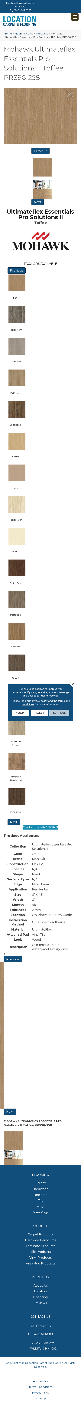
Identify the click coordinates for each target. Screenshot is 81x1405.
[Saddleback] (17, 411)
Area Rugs (40, 1212)
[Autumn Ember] (17, 728)
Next (37, 202)
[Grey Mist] (17, 348)
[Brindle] (17, 664)
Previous (40, 151)
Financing (40, 1297)
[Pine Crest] (17, 798)
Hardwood (41, 1189)
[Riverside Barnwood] (17, 763)
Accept (21, 712)
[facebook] (37, 1374)
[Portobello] (17, 601)
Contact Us (31, 827)
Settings (59, 712)
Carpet (40, 1183)
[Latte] (17, 474)
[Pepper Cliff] (17, 506)
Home (8, 33)
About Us (41, 1285)
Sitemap (40, 1398)
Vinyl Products (40, 1257)
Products (42, 33)
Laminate (40, 1195)
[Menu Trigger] (75, 17)
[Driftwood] (17, 379)
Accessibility (40, 1381)
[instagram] (44, 1374)
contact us (43, 1326)
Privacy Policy (40, 1392)
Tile (40, 1200)
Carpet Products (40, 1234)
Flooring (20, 33)
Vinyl (31, 33)
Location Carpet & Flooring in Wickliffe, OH (20, 4)
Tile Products (40, 1252)
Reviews (40, 1303)
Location (40, 1291)
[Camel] (17, 443)
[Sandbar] (17, 538)
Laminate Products (40, 1246)
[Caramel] (17, 633)
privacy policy (39, 700)
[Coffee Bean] (17, 569)
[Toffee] (17, 284)
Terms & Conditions (40, 1386)
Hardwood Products (40, 1240)
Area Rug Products (40, 1263)
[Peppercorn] (17, 316)
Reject (39, 712)
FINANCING (49, 827)
